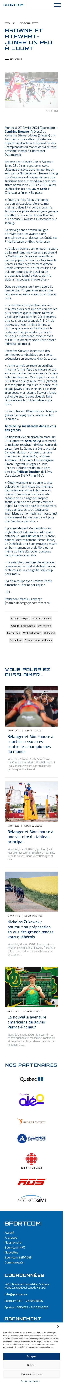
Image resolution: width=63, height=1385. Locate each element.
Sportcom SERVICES (18, 1257)
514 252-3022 (39, 1307)
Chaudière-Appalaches (23, 625)
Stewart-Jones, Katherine (38, 640)
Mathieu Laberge (32, 633)
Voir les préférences (31, 1374)
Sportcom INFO (15, 1247)
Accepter (31, 1356)
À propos (11, 1238)
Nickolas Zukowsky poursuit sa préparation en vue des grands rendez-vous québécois (31, 930)
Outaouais (49, 633)
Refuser (31, 1365)
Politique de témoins (30, 1381)
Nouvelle (16, 59)
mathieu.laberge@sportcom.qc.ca (28, 603)
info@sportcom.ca (16, 1294)
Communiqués (14, 1262)
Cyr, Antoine (44, 625)
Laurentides (13, 633)
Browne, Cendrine (41, 618)
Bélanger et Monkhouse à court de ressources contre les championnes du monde (30, 744)
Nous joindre (13, 1243)
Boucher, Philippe (20, 618)
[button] (58, 1326)
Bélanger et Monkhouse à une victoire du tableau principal (30, 836)
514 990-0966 (34, 1301)
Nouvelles (11, 1252)
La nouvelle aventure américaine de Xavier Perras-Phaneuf (27, 1022)
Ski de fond (16, 640)
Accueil (9, 1233)
